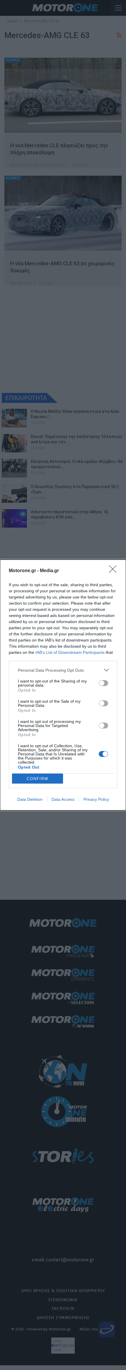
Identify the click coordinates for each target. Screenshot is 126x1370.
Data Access (63, 799)
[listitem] (63, 670)
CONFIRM (37, 778)
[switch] (103, 683)
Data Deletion (29, 799)
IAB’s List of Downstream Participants (70, 652)
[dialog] (63, 685)
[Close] (114, 571)
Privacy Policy (96, 799)
